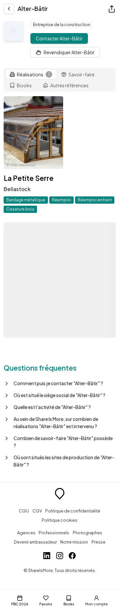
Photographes (87, 532)
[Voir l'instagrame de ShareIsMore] (59, 556)
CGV (37, 510)
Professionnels (54, 532)
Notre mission (74, 542)
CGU (24, 510)
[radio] (31, 74)
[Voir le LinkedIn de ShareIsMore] (46, 556)
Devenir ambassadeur (35, 542)
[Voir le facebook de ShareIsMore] (72, 556)
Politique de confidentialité (72, 510)
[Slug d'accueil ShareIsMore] (59, 494)
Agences (26, 532)
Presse (98, 542)
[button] (60, 383)
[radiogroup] (60, 80)
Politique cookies (59, 520)
